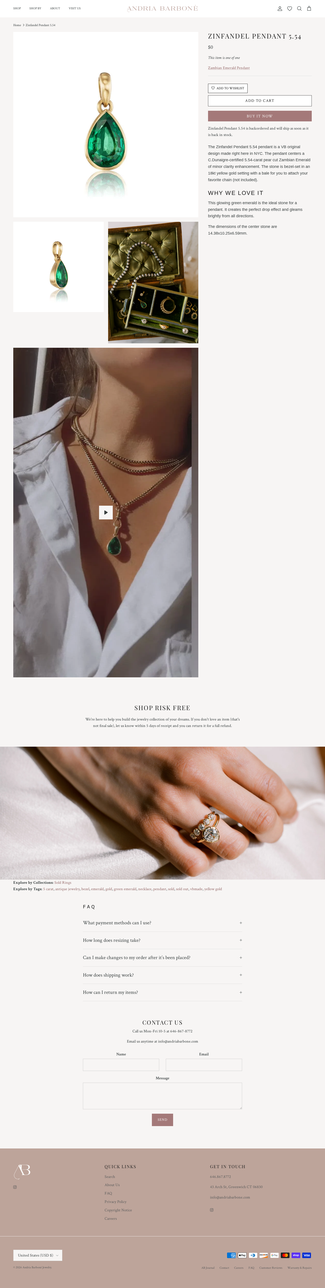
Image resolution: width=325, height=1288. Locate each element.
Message (162, 1078)
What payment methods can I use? (117, 922)
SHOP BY (35, 8)
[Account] (279, 8)
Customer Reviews (270, 1268)
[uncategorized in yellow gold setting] (106, 512)
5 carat (48, 889)
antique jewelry (67, 889)
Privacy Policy (115, 1201)
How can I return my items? (110, 992)
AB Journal (207, 1268)
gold (108, 889)
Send (162, 1119)
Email (204, 1054)
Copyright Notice (118, 1210)
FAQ (108, 1193)
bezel (85, 889)
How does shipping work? (108, 975)
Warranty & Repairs (299, 1268)
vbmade (196, 889)
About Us (112, 1184)
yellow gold (213, 889)
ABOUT (55, 8)
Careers (111, 1218)
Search (110, 1176)
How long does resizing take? (111, 940)
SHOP (17, 8)
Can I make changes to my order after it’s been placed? (136, 957)
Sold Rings (62, 882)
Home (17, 25)
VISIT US (75, 8)
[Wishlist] (289, 8)
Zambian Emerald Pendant (229, 67)
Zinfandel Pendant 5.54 (40, 25)
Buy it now (260, 116)
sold (171, 889)
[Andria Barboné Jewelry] (163, 8)
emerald (97, 889)
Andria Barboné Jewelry (37, 1267)
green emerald (125, 889)
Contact (224, 1268)
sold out (182, 889)
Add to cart (260, 100)
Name (121, 1054)
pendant (159, 889)
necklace (144, 889)
